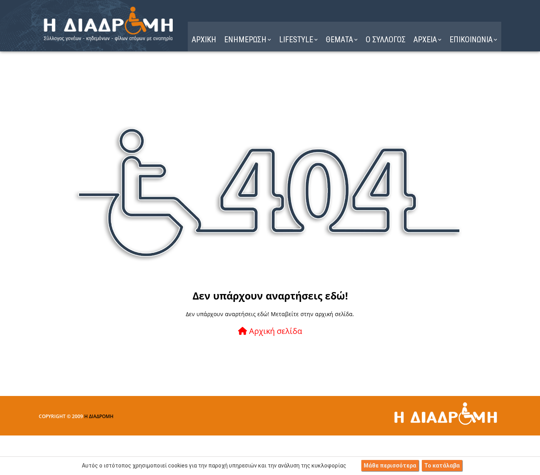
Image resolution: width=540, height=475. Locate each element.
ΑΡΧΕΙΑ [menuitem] (425, 39)
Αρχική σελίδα (274, 331)
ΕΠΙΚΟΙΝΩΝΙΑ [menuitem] (471, 39)
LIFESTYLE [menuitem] (296, 39)
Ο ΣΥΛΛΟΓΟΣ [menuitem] (386, 39)
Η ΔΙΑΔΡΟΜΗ (98, 416)
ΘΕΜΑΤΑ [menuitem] (339, 39)
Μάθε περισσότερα (390, 465)
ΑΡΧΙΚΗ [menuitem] (204, 39)
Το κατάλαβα (442, 465)
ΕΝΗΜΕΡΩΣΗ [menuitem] (245, 39)
